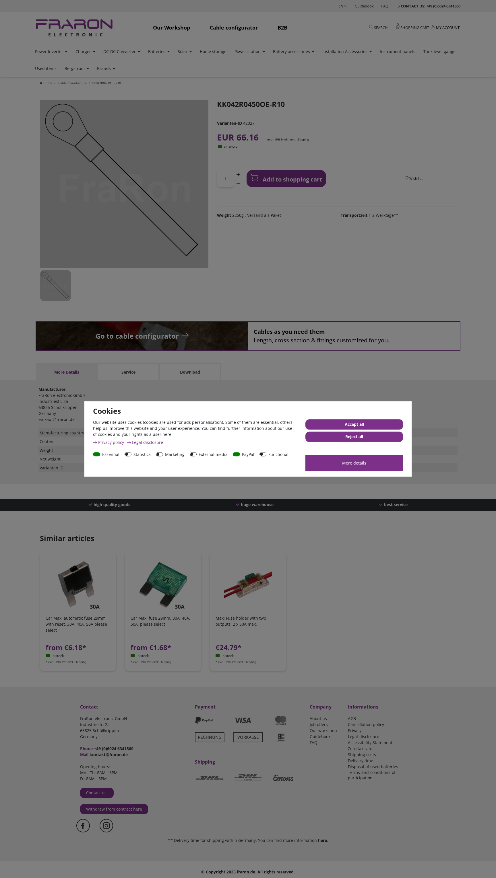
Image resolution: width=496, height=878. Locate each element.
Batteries (156, 51)
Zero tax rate (360, 748)
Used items (46, 68)
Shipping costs (362, 754)
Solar (182, 51)
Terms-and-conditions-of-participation (372, 775)
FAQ (384, 6)
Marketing (175, 454)
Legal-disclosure (363, 736)
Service (128, 372)
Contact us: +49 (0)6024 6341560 (430, 6)
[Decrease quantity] (238, 183)
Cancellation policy (366, 724)
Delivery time (360, 760)
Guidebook (364, 6)
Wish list (415, 178)
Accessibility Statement (370, 742)
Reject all (354, 437)
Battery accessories (291, 51)
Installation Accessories (344, 51)
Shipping (303, 139)
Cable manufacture (72, 83)
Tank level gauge (439, 51)
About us (318, 718)
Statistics (142, 454)
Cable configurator (234, 27)
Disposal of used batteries (373, 766)
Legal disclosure (147, 442)
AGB (352, 718)
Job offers (319, 724)
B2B (282, 27)
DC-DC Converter (119, 51)
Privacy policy (111, 442)
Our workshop (323, 730)
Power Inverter (49, 51)
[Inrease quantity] (238, 174)
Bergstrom (75, 68)
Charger (83, 51)
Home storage (213, 51)
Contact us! (97, 792)
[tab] (67, 372)
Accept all (354, 424)
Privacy (354, 730)
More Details (66, 372)
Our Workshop (171, 27)
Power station (248, 51)
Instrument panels (397, 51)
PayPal (248, 454)
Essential (110, 454)
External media (213, 454)
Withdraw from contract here (114, 809)
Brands (104, 68)
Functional (278, 454)
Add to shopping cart (291, 179)
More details (354, 463)
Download (190, 372)
